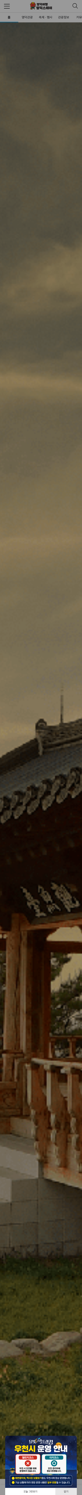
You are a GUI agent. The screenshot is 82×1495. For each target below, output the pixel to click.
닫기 (66, 1491)
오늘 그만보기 (30, 1491)
